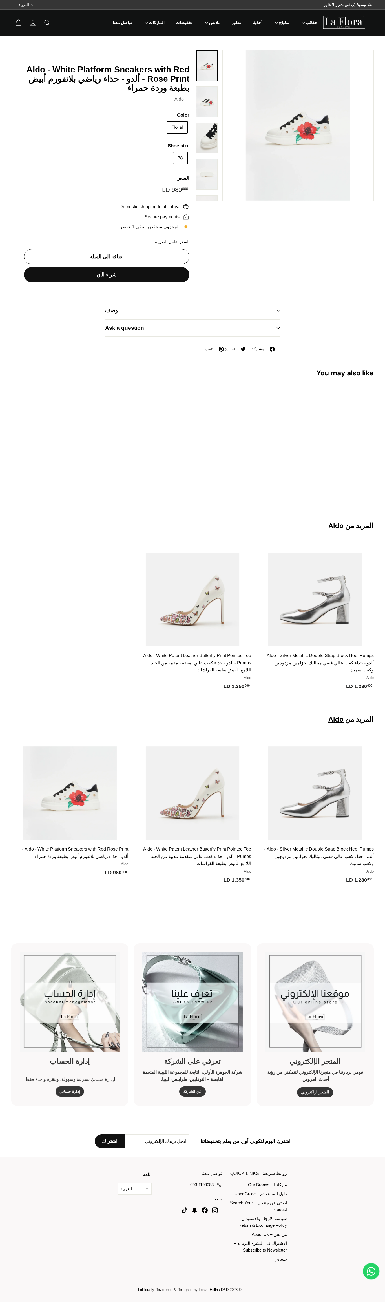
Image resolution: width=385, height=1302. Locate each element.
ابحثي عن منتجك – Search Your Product (258, 1206)
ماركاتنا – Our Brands (267, 1184)
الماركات (156, 22)
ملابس (214, 22)
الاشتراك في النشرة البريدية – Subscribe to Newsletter (260, 1246)
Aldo (179, 99)
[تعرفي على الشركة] (192, 1002)
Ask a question (124, 328)
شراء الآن (107, 275)
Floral (177, 127)
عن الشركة (192, 1091)
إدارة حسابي (69, 1091)
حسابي (281, 1259)
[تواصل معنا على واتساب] (371, 1271)
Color (183, 115)
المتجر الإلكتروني (315, 1092)
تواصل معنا (122, 22)
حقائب (311, 22)
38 (180, 158)
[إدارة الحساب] (70, 1002)
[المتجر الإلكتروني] (315, 1002)
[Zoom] (298, 125)
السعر (183, 178)
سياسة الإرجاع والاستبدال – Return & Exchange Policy (262, 1222)
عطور (237, 22)
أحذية (257, 22)
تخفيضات (184, 22)
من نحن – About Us (269, 1234)
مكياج (283, 22)
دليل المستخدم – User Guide (260, 1193)
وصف (111, 310)
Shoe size (178, 145)
